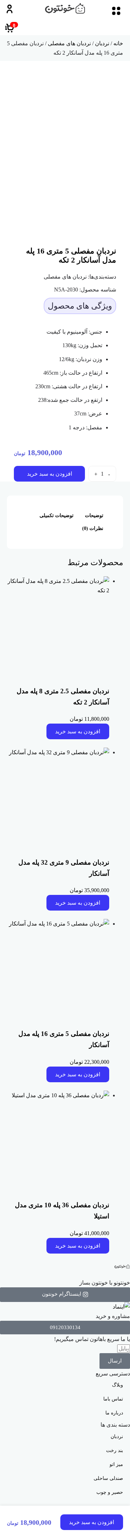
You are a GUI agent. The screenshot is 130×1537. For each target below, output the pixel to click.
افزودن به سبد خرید (49, 474)
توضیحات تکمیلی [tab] (56, 515)
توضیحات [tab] (94, 515)
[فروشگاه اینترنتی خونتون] (65, 8)
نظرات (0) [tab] (92, 528)
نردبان (102, 43)
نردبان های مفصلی (69, 43)
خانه (118, 43)
